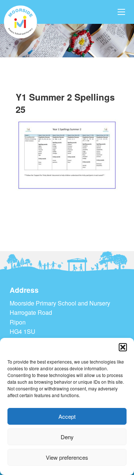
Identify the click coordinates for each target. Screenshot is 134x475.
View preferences (67, 457)
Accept (67, 416)
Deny (67, 437)
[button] (123, 347)
